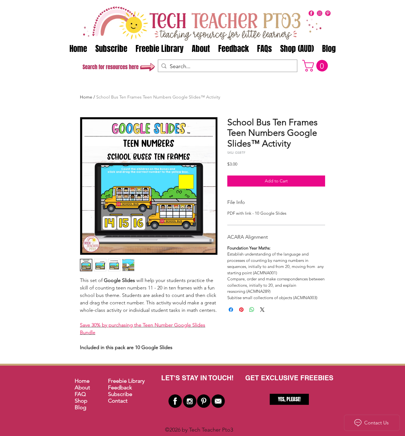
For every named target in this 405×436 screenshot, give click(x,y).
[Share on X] (262, 309)
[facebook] (311, 13)
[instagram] (319, 13)
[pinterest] (328, 13)
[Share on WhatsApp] (252, 309)
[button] (316, 65)
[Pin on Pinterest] (241, 309)
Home (86, 97)
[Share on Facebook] (231, 309)
